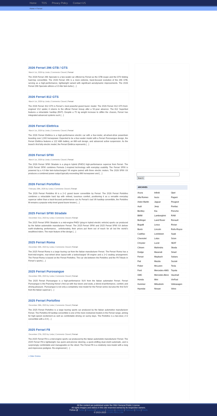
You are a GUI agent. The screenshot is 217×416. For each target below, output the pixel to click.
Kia (155, 211)
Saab (173, 234)
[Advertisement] (108, 36)
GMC (139, 275)
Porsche (175, 211)
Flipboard (129, 410)
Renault (174, 220)
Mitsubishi (159, 284)
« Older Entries (34, 356)
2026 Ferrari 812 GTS (43, 96)
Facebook (100, 410)
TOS (44, 3)
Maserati (158, 252)
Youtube (110, 410)
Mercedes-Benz (161, 275)
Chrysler (141, 243)
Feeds (145, 410)
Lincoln (157, 229)
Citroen (140, 247)
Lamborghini (160, 215)
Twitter (82, 410)
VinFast (174, 279)
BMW (139, 215)
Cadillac (141, 234)
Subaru (174, 257)
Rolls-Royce (176, 229)
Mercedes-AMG (161, 270)
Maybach (158, 257)
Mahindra (158, 247)
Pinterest (90, 410)
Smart (173, 252)
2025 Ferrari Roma (41, 242)
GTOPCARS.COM (115, 412)
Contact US (79, 3)
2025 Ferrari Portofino (44, 300)
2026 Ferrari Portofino (44, 184)
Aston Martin (143, 202)
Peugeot (175, 202)
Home (33, 3)
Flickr (137, 410)
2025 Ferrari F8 (39, 329)
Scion (173, 238)
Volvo (173, 289)
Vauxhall (175, 275)
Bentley (140, 211)
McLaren (158, 266)
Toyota (174, 270)
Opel (173, 193)
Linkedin (120, 410)
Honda (140, 279)
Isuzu (156, 197)
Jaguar (157, 202)
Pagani (174, 197)
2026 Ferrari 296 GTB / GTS (48, 67)
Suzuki (174, 261)
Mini (156, 279)
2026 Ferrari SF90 (41, 155)
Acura (140, 193)
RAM (173, 215)
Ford (139, 270)
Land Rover (159, 220)
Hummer (141, 284)
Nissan (157, 289)
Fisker (140, 266)
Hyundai (141, 289)
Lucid (156, 243)
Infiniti (157, 193)
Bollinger (141, 220)
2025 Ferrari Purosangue (46, 271)
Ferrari (70, 72)
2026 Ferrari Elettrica (43, 126)
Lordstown (159, 234)
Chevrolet (141, 238)
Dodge (140, 252)
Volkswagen (176, 284)
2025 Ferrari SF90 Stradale (47, 213)
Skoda (174, 247)
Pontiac (174, 206)
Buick (140, 229)
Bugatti (140, 225)
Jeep (156, 206)
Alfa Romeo (142, 197)
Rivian (174, 225)
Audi (139, 206)
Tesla (173, 266)
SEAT (173, 243)
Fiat (139, 261)
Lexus (157, 225)
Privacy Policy (60, 3)
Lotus (156, 238)
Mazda (157, 261)
